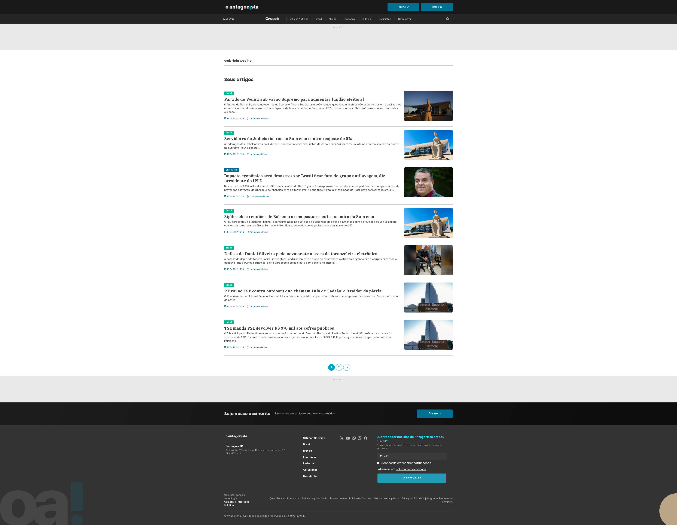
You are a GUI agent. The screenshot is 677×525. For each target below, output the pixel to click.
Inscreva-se (411, 478)
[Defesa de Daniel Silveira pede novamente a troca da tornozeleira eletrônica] (427, 260)
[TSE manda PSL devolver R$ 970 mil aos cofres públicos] (427, 336)
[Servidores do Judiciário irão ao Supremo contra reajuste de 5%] (427, 145)
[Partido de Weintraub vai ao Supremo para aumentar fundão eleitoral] (427, 107)
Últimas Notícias (299, 19)
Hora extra (293, 498)
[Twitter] (342, 438)
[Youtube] (348, 438)
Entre (435, 6)
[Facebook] (365, 438)
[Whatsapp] (354, 438)
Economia (349, 19)
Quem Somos (277, 498)
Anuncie (448, 502)
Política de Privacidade (411, 469)
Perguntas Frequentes (439, 498)
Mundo (333, 19)
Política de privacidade (314, 498)
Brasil (319, 19)
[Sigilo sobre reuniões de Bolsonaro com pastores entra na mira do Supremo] (427, 223)
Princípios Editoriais (413, 498)
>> (346, 367)
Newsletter (404, 19)
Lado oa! (366, 19)
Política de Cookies (360, 498)
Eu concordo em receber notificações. (405, 463)
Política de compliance (387, 498)
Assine (402, 6)
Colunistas (385, 19)
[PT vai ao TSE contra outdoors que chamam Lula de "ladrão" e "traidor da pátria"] (427, 297)
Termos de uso (338, 498)
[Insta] (359, 438)
